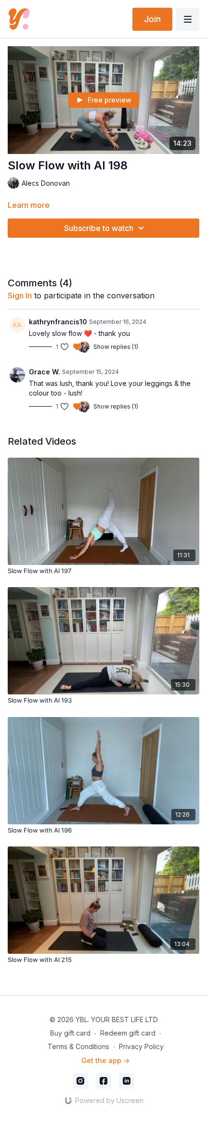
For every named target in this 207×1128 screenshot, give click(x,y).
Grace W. (44, 372)
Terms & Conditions (78, 1046)
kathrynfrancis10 (58, 322)
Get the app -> (105, 1060)
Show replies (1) (115, 346)
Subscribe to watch (98, 228)
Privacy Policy (141, 1046)
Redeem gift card (127, 1033)
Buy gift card (70, 1033)
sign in (20, 295)
